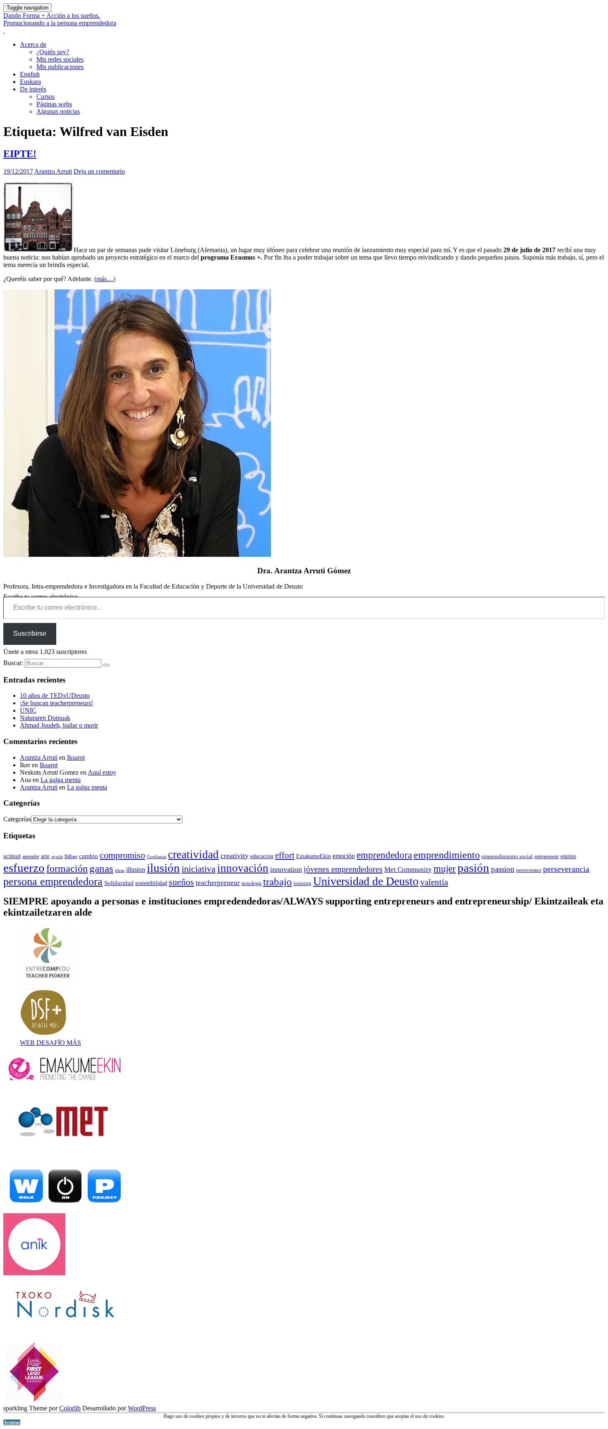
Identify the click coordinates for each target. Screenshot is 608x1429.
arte (45, 856)
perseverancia (566, 868)
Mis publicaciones (60, 66)
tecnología (251, 883)
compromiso (122, 855)
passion (503, 869)
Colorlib (70, 1408)
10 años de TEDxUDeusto (55, 695)
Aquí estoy (102, 772)
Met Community (408, 869)
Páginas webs (54, 103)
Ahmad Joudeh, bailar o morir (59, 725)
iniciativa (198, 869)
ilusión (163, 867)
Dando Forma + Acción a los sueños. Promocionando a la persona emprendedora (59, 19)
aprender (30, 856)
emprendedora (384, 854)
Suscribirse (29, 633)
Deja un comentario (99, 171)
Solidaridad (119, 883)
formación (67, 868)
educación (261, 856)
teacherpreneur (218, 883)
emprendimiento (447, 854)
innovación (242, 868)
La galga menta (61, 779)
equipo (568, 856)
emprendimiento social (507, 856)
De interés (33, 89)
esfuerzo (24, 867)
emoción (344, 855)
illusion (135, 869)
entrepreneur (546, 856)
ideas (119, 870)
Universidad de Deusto (366, 881)
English (30, 74)
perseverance (528, 870)
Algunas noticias (58, 111)
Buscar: (13, 662)
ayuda (57, 856)
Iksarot (76, 757)
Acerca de (33, 44)
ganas (101, 868)
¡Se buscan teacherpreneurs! (56, 702)
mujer (444, 869)
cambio (88, 856)
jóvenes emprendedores (343, 868)
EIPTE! (19, 153)
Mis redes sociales (60, 59)
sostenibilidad (151, 883)
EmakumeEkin (313, 856)
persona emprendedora (53, 881)
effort (284, 855)
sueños (181, 882)
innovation (286, 869)
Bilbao (71, 856)
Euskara (30, 81)
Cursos (45, 96)
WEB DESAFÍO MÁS (50, 1042)
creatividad (193, 854)
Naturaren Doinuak (45, 717)
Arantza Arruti (53, 171)
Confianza (156, 856)
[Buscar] (106, 665)
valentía (434, 882)
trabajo (277, 881)
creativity (234, 856)
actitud (12, 856)
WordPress (142, 1408)
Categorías (17, 819)
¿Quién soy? (52, 51)
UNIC (28, 710)
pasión (473, 867)
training (302, 883)
